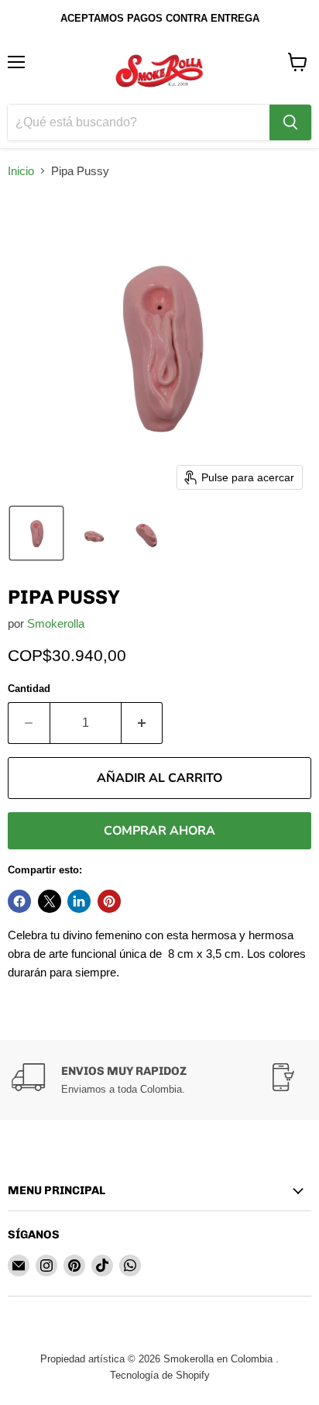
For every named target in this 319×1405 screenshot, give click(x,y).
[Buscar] (290, 122)
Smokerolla (55, 623)
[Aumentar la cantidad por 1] (142, 723)
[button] (36, 533)
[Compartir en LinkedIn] (79, 901)
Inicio (21, 170)
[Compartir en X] (49, 901)
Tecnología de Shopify (160, 1375)
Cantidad (29, 688)
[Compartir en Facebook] (19, 901)
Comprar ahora (159, 830)
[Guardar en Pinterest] (109, 901)
